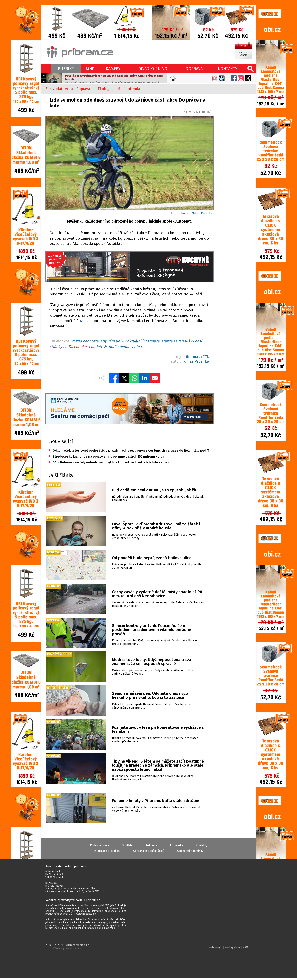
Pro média (176, 845)
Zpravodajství (56, 89)
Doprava (83, 89)
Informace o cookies (107, 851)
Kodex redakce (99, 845)
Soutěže (127, 845)
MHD (90, 68)
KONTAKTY (227, 68)
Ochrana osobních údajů (148, 851)
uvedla (84, 321)
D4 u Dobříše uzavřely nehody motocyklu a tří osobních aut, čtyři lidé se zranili (110, 462)
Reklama (151, 845)
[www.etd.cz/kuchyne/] (129, 267)
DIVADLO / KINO (152, 68)
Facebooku (77, 346)
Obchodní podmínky (190, 851)
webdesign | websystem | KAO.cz (230, 947)
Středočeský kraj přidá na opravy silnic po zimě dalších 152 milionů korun (106, 456)
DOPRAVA (194, 68)
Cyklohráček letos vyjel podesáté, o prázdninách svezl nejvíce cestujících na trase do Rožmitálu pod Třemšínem (128, 450)
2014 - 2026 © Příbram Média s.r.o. (67, 946)
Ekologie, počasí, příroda (119, 89)
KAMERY (113, 68)
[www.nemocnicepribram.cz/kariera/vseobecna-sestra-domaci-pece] (129, 409)
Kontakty (201, 845)
